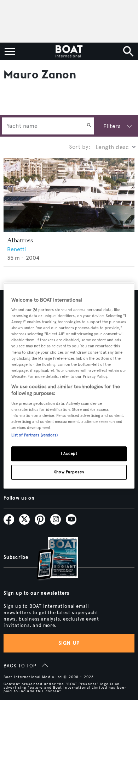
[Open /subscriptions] (51, 559)
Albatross (20, 240)
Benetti (16, 249)
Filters (111, 126)
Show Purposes (69, 471)
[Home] (68, 51)
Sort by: (79, 146)
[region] (69, 385)
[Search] (89, 126)
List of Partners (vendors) (34, 435)
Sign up (69, 643)
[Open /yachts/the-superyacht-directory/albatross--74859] (69, 195)
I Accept (69, 453)
